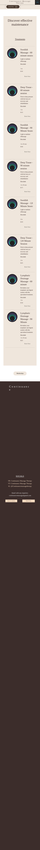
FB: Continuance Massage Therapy (20, 481)
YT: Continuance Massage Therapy (20, 483)
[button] (27, 76)
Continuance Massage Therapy (20, 2)
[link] (27, 52)
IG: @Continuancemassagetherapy (20, 486)
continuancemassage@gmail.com (20, 495)
